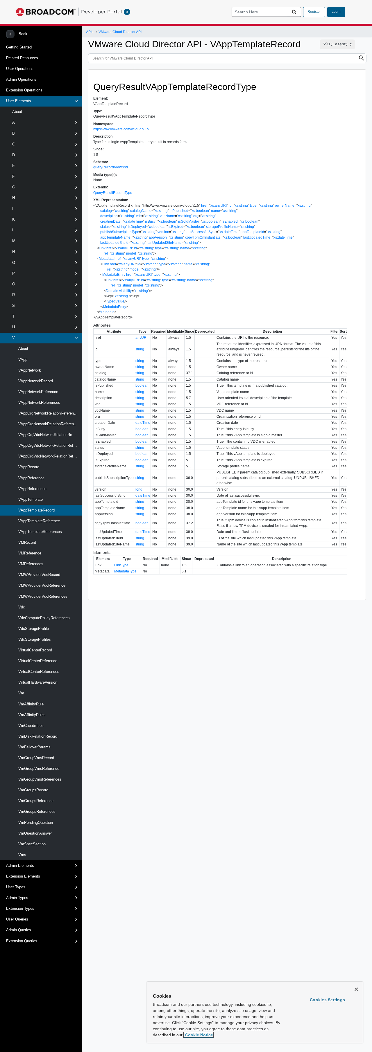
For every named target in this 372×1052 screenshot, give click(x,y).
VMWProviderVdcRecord (39, 574)
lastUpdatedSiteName (164, 243)
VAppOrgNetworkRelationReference (48, 413)
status (105, 227)
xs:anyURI (218, 205)
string (139, 349)
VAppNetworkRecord (35, 381)
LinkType (121, 565)
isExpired (176, 227)
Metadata (106, 259)
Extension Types (20, 908)
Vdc (21, 607)
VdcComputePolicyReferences (44, 618)
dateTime (142, 423)
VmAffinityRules (32, 715)
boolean (142, 385)
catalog (106, 211)
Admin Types (17, 898)
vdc (139, 216)
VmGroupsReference (35, 801)
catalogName (140, 211)
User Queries (17, 919)
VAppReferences (32, 489)
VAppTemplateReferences (40, 531)
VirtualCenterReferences (38, 671)
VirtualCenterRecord (35, 650)
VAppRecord (28, 467)
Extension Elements (23, 876)
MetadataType (125, 571)
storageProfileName (222, 227)
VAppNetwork (29, 370)
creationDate (110, 221)
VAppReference (31, 478)
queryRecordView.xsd (110, 167)
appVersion (158, 237)
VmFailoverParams (34, 747)
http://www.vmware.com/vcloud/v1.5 (121, 129)
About (17, 111)
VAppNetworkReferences (39, 402)
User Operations (19, 68)
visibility (125, 291)
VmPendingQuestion (35, 822)
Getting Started (19, 47)
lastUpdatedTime (256, 237)
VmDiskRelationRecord (37, 736)
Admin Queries (18, 930)
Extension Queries (21, 941)
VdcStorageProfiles (34, 639)
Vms (22, 855)
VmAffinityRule (31, 704)
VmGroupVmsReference (38, 768)
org (195, 216)
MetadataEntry (113, 275)
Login (336, 12)
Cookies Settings (327, 999)
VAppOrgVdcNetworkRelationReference (50, 445)
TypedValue (115, 301)
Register (314, 12)
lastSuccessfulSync (201, 232)
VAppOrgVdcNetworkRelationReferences (50, 456)
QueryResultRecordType (112, 193)
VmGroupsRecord (33, 790)
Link (102, 248)
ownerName (284, 205)
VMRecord (27, 542)
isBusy (150, 221)
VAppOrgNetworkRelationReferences (49, 424)
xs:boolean (200, 211)
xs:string (241, 205)
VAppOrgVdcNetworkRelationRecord (48, 435)
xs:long (178, 232)
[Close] (356, 989)
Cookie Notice (198, 1035)
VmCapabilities (31, 725)
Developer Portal (101, 11)
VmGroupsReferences (37, 811)
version (163, 232)
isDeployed (137, 227)
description (109, 216)
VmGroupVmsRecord (36, 758)
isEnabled (230, 221)
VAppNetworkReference (38, 392)
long (138, 489)
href (204, 205)
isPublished (179, 211)
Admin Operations (21, 79)
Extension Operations (24, 90)
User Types (15, 887)
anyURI (141, 338)
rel (106, 253)
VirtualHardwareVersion (37, 682)
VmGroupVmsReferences (39, 779)
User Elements (18, 101)
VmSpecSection (32, 844)
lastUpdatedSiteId (114, 243)
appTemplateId (252, 232)
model (131, 253)
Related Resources (22, 58)
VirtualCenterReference (37, 661)
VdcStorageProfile (33, 628)
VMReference (29, 553)
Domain (112, 291)
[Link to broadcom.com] (46, 12)
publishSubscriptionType (119, 232)
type (253, 205)
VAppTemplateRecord (36, 510)
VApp (22, 359)
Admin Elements (20, 865)
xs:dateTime (133, 221)
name (215, 211)
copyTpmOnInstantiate (203, 237)
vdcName (167, 216)
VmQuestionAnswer (35, 833)
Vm (21, 693)
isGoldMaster (188, 221)
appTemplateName (115, 237)
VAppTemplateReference (39, 521)
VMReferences (30, 564)
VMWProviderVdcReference (41, 585)
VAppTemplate (30, 499)
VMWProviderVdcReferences (42, 596)
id (230, 205)
